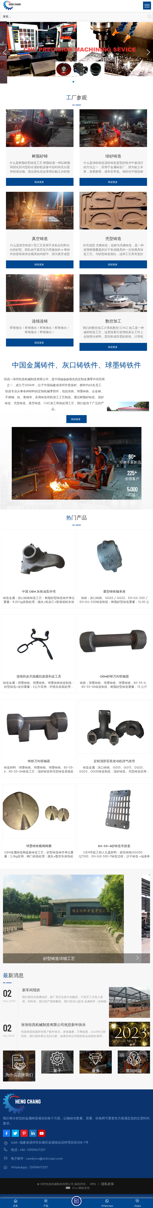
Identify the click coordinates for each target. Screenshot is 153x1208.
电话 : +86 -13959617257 (28, 1149)
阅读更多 (39, 181)
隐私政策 (107, 1184)
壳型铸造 (113, 238)
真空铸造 (40, 238)
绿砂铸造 (113, 156)
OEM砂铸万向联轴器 (114, 676)
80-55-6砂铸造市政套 (114, 846)
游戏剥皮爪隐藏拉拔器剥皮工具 (39, 676)
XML (93, 1184)
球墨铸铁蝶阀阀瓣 (39, 846)
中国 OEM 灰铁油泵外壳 (39, 591)
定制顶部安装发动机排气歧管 (114, 761)
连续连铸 (40, 321)
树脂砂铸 (40, 156)
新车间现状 (31, 990)
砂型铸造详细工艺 (76, 958)
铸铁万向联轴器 (39, 761)
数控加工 (113, 321)
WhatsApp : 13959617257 (29, 1167)
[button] (73, 82)
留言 (76, 1201)
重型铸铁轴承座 (114, 591)
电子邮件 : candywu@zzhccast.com (37, 1158)
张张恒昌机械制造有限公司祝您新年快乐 (53, 1025)
